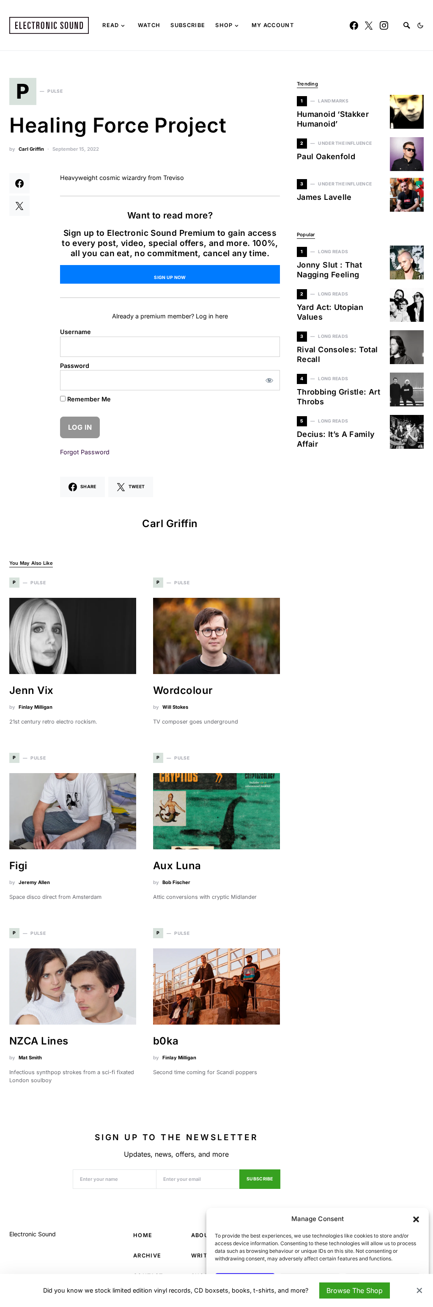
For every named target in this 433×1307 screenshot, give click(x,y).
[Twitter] (368, 25)
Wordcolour (183, 690)
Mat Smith (30, 1058)
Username (75, 331)
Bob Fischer (176, 882)
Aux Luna (177, 865)
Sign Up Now (170, 277)
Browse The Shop (354, 1290)
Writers (205, 1255)
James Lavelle (324, 197)
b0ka (166, 1041)
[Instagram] (384, 25)
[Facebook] (354, 25)
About (202, 1235)
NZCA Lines (39, 1041)
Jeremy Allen (34, 882)
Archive (147, 1255)
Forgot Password (85, 452)
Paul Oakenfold (326, 156)
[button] (416, 1219)
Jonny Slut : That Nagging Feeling (329, 269)
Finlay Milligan (35, 707)
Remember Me (88, 399)
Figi (18, 865)
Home (142, 1235)
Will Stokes (175, 707)
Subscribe (260, 1179)
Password (74, 365)
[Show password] (269, 380)
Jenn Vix (31, 690)
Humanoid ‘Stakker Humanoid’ (333, 119)
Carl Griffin (31, 149)
